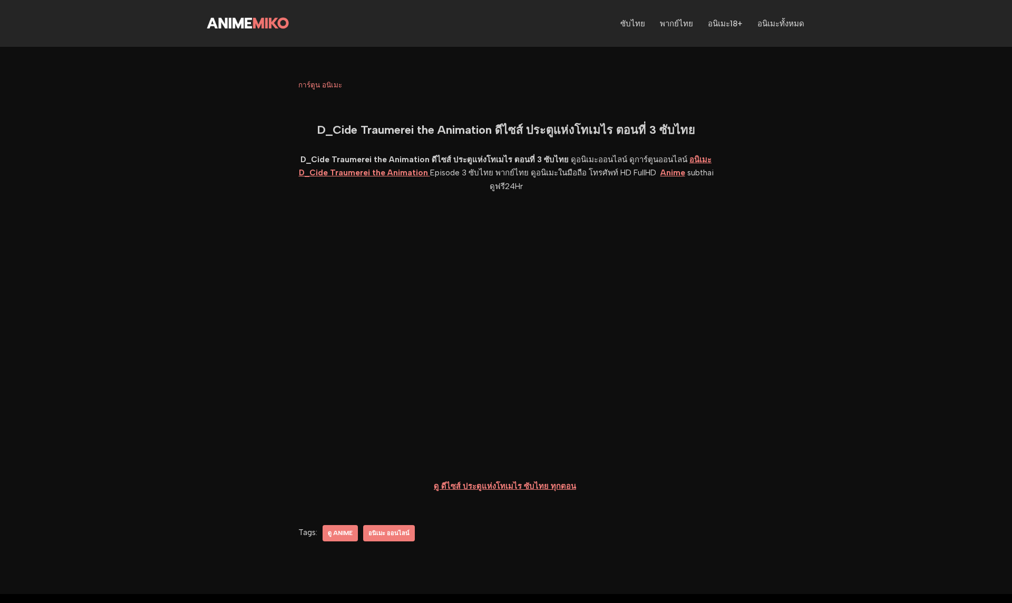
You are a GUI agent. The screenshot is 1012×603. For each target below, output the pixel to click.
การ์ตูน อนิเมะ (320, 85)
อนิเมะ (700, 159)
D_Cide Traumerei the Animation (364, 172)
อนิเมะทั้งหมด (780, 23)
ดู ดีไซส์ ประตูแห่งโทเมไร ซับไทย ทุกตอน (505, 486)
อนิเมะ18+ (725, 23)
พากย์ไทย (676, 23)
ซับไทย (632, 23)
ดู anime (340, 533)
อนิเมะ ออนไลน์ (389, 533)
